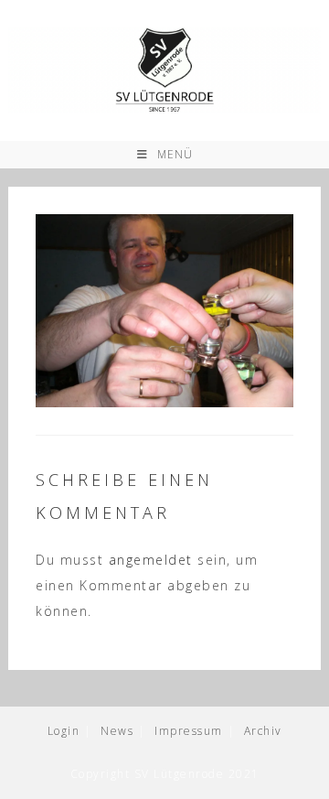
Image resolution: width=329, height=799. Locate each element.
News (117, 731)
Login (64, 731)
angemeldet (151, 559)
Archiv (263, 731)
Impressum (188, 731)
